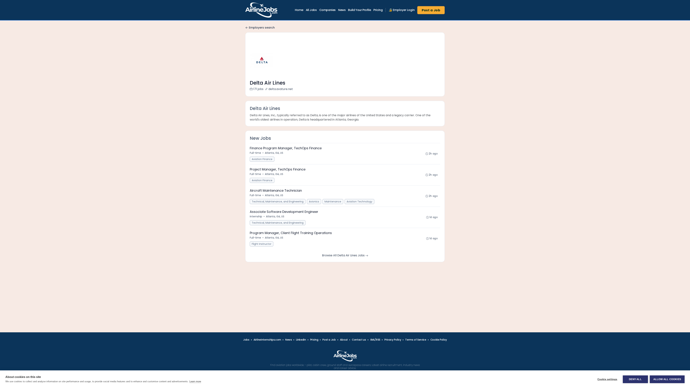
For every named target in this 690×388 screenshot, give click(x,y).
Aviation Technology (359, 201)
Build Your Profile (359, 10)
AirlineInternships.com (267, 339)
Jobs (246, 339)
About (344, 339)
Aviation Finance (262, 159)
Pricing (378, 10)
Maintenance (333, 201)
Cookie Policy (438, 339)
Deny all (635, 379)
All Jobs (311, 10)
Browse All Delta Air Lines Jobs (343, 255)
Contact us (359, 339)
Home (299, 10)
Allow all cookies (667, 379)
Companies (327, 10)
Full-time (255, 153)
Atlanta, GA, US (274, 153)
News (342, 10)
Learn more (195, 381)
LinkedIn (301, 339)
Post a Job (431, 10)
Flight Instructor (261, 244)
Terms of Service (415, 339)
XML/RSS (375, 339)
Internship (256, 216)
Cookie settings (607, 379)
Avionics (314, 201)
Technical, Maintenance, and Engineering (277, 201)
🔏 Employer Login (401, 10)
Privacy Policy (392, 339)
